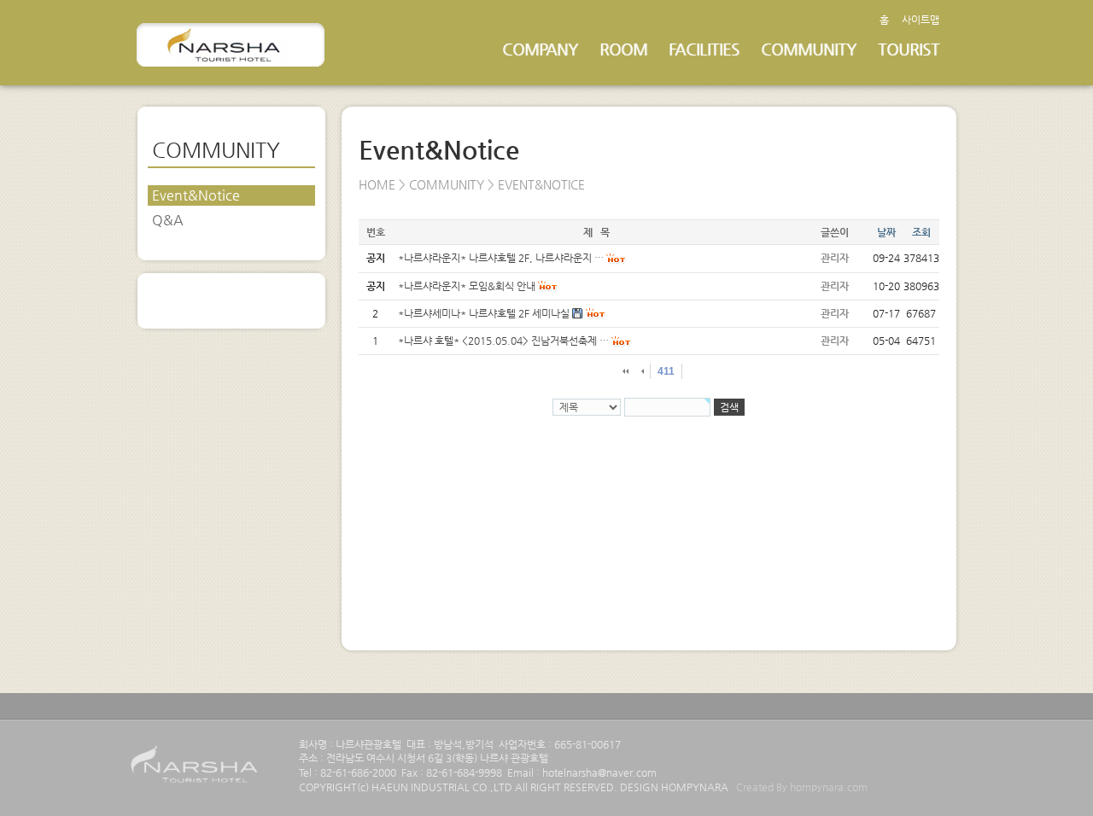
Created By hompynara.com (802, 787)
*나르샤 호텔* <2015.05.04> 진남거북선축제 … (503, 341)
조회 (921, 232)
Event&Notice (196, 195)
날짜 (886, 232)
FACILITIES (704, 49)
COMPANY (540, 49)
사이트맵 (920, 20)
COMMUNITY (808, 49)
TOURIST (908, 49)
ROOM (623, 49)
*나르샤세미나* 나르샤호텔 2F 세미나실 (484, 313)
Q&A (168, 220)
